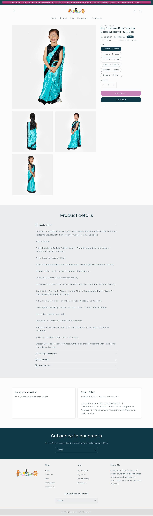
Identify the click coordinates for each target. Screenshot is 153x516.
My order (81, 475)
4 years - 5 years (111, 54)
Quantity (104, 80)
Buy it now (121, 99)
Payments (82, 483)
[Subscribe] (95, 450)
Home (47, 470)
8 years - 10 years (111, 75)
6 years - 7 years (111, 64)
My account (83, 470)
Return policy (83, 479)
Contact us (50, 487)
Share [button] (105, 107)
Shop (47, 479)
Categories (50, 483)
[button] (14, 10)
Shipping (115, 40)
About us (49, 475)
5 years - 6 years (111, 59)
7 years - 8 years (111, 70)
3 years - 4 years (111, 49)
